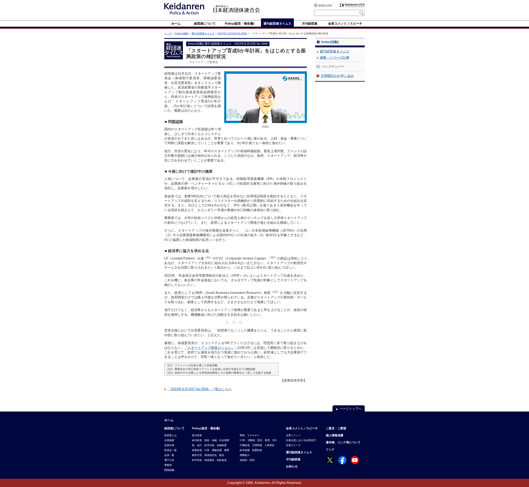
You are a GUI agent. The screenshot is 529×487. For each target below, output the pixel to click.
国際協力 (245, 455)
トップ (168, 33)
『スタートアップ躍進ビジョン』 (209, 347)
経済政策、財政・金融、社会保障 (210, 440)
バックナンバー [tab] (333, 66)
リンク (330, 449)
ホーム (169, 420)
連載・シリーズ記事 (334, 57)
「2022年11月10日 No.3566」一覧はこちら (199, 389)
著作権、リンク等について (343, 442)
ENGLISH (325, 5)
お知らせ (292, 466)
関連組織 (169, 470)
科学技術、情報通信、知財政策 (209, 460)
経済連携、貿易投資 (251, 450)
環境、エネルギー (250, 435)
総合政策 (197, 435)
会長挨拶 (169, 440)
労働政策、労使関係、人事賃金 (257, 445)
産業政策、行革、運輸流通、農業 (210, 450)
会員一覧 (169, 455)
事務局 (168, 465)
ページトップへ (350, 408)
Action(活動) (181, 33)
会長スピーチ (293, 445)
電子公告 (169, 460)
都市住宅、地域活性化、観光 (208, 455)
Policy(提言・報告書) (206, 428)
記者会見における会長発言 (301, 440)
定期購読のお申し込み (337, 76)
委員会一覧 (170, 450)
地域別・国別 (247, 460)
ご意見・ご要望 (336, 428)
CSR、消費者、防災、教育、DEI (258, 440)
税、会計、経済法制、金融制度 (209, 445)
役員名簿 (169, 445)
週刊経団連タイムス (334, 51)
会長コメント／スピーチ (302, 428)
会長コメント (293, 435)
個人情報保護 (334, 435)
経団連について (174, 428)
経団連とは (170, 435)
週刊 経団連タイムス (203, 33)
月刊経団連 (293, 459)
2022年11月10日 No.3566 (232, 33)
